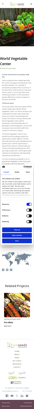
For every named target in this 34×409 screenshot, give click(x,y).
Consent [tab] (6, 172)
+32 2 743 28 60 (27, 391)
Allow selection (17, 235)
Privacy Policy (6, 402)
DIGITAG (29, 406)
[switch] (29, 210)
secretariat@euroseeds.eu (10, 391)
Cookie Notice (28, 402)
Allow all (17, 230)
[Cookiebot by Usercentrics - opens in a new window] (24, 167)
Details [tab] (17, 172)
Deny (17, 241)
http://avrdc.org (7, 247)
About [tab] (28, 172)
